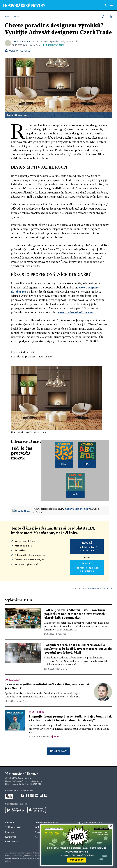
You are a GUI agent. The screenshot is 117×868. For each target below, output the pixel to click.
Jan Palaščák (12, 679)
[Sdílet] (103, 16)
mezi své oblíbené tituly (77, 508)
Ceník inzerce (11, 842)
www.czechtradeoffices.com (75, 312)
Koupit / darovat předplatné (89, 823)
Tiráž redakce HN (13, 827)
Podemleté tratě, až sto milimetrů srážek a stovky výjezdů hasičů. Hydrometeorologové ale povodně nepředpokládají (78, 649)
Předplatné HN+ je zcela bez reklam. (97, 588)
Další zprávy (58, 751)
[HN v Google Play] (15, 810)
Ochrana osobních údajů (46, 823)
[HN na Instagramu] (32, 795)
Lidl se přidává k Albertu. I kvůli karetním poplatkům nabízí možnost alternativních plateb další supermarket (74, 614)
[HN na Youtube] (45, 795)
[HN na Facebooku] (27, 795)
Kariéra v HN (11, 837)
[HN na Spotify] (41, 795)
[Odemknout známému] (110, 16)
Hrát (64, 464)
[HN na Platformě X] (22, 795)
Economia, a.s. (24, 778)
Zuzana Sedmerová (22, 41)
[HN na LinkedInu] (36, 795)
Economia (9, 832)
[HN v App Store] (36, 810)
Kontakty (9, 823)
